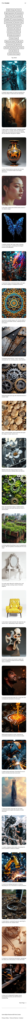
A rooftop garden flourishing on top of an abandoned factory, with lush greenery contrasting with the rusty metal (14, 546)
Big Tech (20, 41)
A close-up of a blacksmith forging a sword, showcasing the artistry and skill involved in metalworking (12, 997)
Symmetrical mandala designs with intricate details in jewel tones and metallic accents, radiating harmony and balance (14, 321)
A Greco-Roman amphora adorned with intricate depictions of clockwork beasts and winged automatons (13, 170)
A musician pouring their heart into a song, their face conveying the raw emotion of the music (14, 698)
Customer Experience (17, 19)
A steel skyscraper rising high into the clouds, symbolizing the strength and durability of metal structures (13, 810)
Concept (21, 47)
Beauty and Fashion (10, 41)
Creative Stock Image (14, 54)
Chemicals (17, 25)
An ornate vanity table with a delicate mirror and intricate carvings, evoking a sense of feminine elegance (13, 585)
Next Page (22, 1002)
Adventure (10, 28)
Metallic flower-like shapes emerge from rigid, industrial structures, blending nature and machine (13, 470)
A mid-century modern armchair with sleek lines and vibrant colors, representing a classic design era (13, 622)
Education (7, 47)
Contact (21, 1018)
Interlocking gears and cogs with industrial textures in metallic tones (14, 396)
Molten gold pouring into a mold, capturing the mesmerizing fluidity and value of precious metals (13, 735)
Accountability (18, 16)
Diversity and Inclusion (13, 35)
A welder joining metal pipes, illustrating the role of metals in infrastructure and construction (13, 772)
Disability (7, 19)
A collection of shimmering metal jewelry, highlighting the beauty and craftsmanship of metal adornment (14, 959)
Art (10, 50)
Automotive (19, 13)
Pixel (5, 3)
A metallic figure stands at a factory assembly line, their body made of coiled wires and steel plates (13, 93)
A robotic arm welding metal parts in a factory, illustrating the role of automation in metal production (14, 885)
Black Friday (9, 16)
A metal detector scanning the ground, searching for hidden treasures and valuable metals (14, 922)
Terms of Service (14, 1018)
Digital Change (10, 9)
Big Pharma (10, 25)
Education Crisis (18, 22)
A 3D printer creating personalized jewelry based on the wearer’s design (13, 208)
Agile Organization (9, 13)
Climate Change (14, 38)
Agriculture (18, 44)
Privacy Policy (5, 1018)
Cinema (18, 9)
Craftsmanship (8, 22)
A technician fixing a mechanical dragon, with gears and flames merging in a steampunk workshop (13, 283)
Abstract (16, 50)
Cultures (18, 28)
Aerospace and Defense (14, 31)
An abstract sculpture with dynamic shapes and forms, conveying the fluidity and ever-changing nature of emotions (12, 660)
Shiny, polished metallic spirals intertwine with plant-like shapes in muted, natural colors (14, 433)
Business (14, 47)
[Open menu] (25, 3)
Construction (10, 44)
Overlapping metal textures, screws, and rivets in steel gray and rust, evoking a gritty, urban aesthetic (14, 359)
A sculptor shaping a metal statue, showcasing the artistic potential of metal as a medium (13, 848)
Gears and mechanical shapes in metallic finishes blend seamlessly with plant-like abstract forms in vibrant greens (13, 508)
